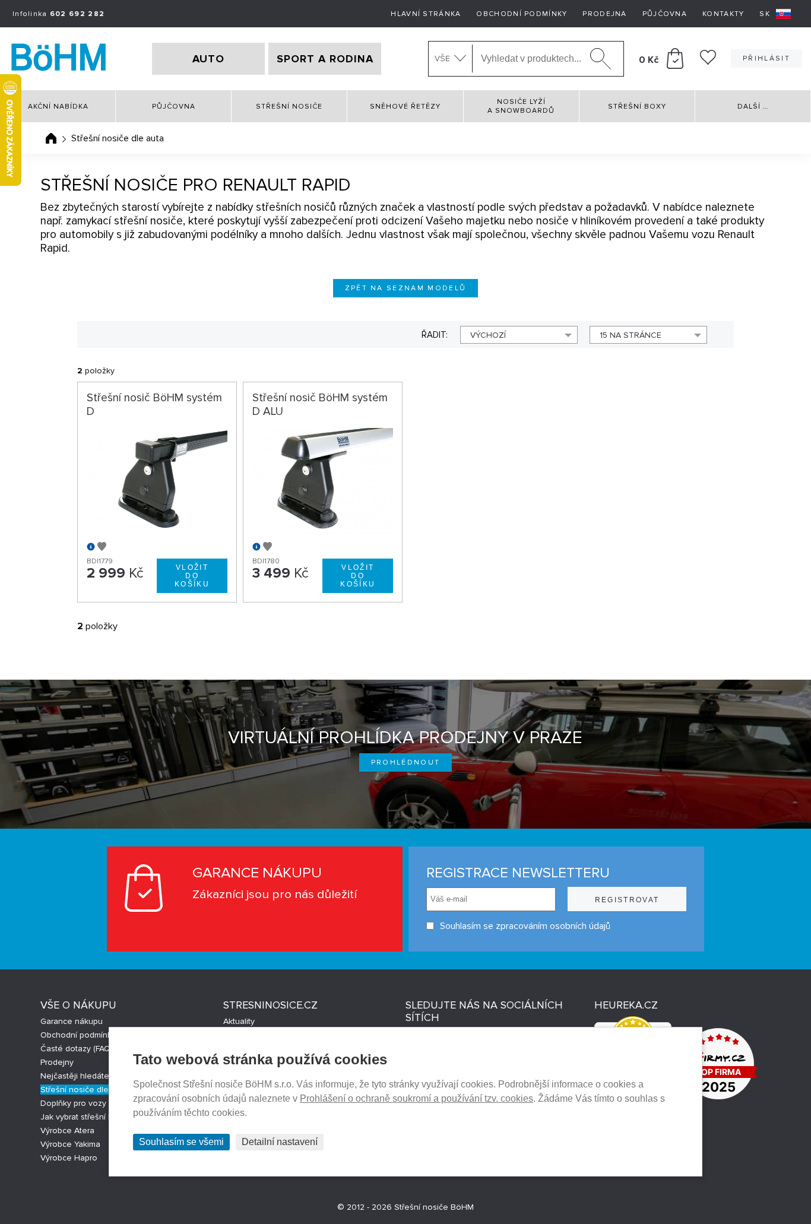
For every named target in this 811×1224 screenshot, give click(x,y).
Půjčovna (664, 13)
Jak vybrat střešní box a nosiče (98, 1117)
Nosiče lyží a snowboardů (521, 106)
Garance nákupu (71, 1021)
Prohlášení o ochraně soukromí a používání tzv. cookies (416, 1098)
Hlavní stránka (426, 13)
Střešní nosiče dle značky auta (98, 1090)
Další (752, 106)
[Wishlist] (708, 62)
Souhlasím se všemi (181, 1142)
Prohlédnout (406, 762)
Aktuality (239, 1021)
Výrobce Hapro (68, 1158)
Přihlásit (766, 58)
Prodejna (604, 13)
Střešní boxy (637, 106)
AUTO (208, 58)
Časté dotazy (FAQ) (76, 1049)
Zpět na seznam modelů (406, 288)
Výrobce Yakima (70, 1144)
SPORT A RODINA (325, 58)
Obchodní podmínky (521, 13)
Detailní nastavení (280, 1142)
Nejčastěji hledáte (74, 1076)
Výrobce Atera (67, 1130)
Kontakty (723, 13)
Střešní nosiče (289, 106)
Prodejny (57, 1062)
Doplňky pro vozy (73, 1103)
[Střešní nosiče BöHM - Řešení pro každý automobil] (59, 58)
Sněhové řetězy (405, 106)
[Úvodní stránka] (51, 138)
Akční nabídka (58, 106)
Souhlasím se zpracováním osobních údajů (525, 926)
